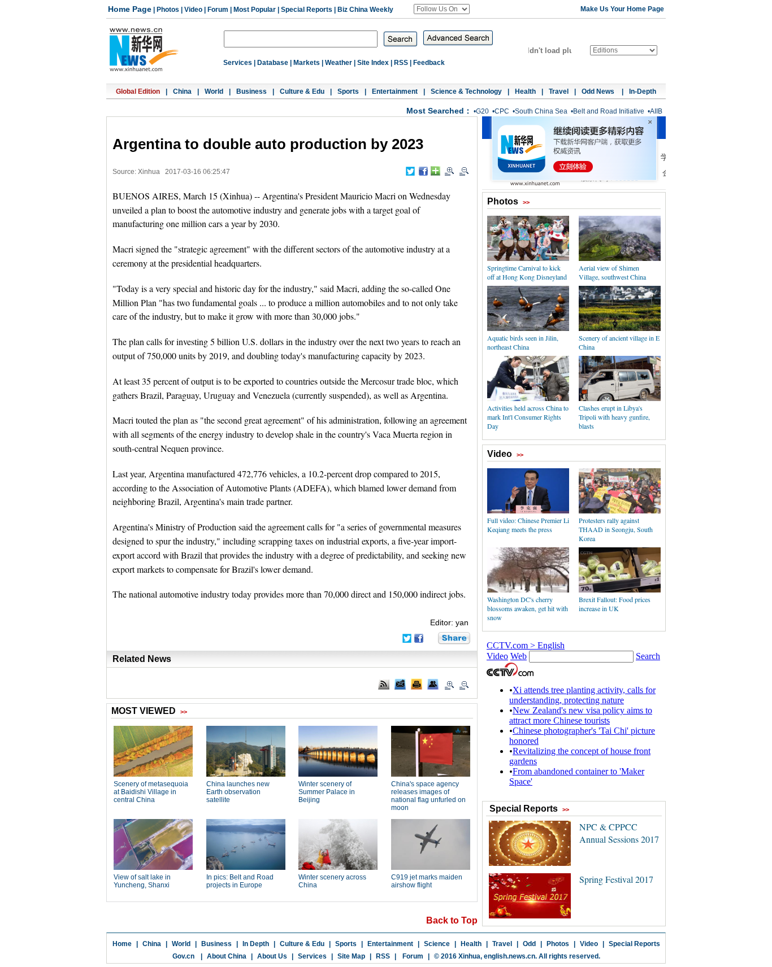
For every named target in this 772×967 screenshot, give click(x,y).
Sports (348, 91)
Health (525, 91)
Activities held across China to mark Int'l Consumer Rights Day (528, 416)
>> (526, 202)
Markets (306, 63)
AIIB (656, 111)
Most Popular (254, 10)
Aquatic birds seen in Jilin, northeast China (522, 342)
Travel (559, 91)
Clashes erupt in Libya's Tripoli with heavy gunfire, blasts (614, 416)
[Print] (416, 684)
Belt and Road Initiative (608, 111)
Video (193, 10)
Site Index (373, 63)
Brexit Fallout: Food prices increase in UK (614, 604)
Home (122, 944)
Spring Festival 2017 (616, 879)
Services (237, 63)
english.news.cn (509, 956)
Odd (529, 944)
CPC (502, 111)
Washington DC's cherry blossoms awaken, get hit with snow (527, 608)
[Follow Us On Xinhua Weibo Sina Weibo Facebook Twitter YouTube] (442, 9)
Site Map (351, 956)
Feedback (429, 63)
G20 (482, 111)
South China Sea (541, 111)
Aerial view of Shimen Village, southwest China (612, 272)
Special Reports (306, 10)
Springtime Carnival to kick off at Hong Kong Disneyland (527, 272)
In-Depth (642, 91)
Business (251, 91)
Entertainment (395, 91)
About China (226, 956)
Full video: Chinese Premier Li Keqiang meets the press (528, 525)
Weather (338, 63)
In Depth (255, 944)
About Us (272, 956)
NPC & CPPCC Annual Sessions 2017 (619, 833)
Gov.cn (183, 956)
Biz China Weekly (365, 10)
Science (437, 944)
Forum (217, 10)
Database (272, 63)
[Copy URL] (433, 684)
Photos (168, 10)
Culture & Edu (302, 91)
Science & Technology (466, 91)
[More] (435, 171)
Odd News (599, 91)
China (182, 91)
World (214, 91)
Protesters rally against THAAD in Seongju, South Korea (616, 529)
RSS (401, 63)
